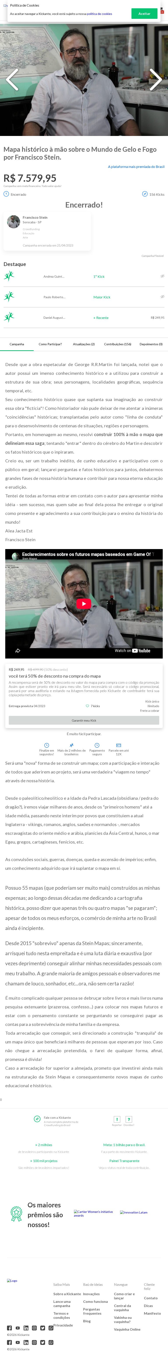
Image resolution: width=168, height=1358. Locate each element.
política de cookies (99, 14)
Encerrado (18, 194)
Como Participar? (50, 344)
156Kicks (156, 194)
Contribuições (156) (117, 344)
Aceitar (144, 13)
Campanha (17, 344)
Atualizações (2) (84, 344)
